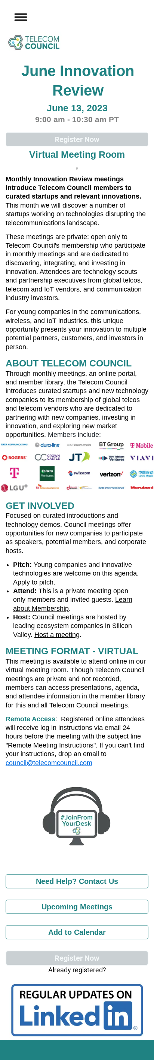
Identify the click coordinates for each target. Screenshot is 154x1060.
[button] (18, 16)
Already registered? (77, 970)
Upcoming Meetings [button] (77, 907)
